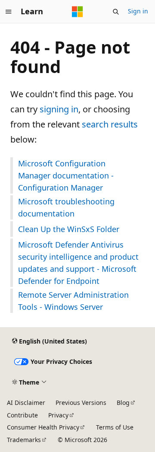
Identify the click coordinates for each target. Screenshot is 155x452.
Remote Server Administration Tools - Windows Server (73, 301)
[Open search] (115, 11)
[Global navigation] (8, 11)
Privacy (58, 415)
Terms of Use (114, 427)
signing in (59, 109)
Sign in (138, 11)
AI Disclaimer (26, 402)
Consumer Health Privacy (43, 427)
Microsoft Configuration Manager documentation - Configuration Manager (66, 175)
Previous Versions (81, 402)
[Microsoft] (77, 11)
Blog (123, 402)
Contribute (22, 415)
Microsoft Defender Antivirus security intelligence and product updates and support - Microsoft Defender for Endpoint (78, 262)
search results (110, 124)
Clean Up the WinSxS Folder (68, 229)
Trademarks (24, 440)
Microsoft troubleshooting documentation (66, 207)
